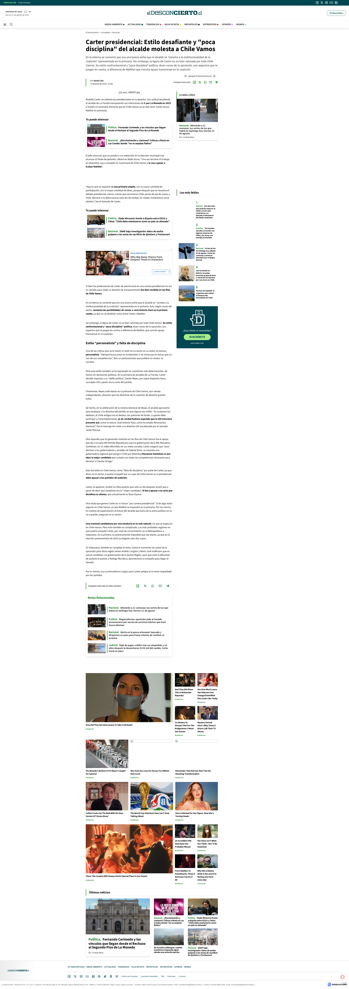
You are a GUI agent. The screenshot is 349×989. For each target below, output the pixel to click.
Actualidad (134, 24)
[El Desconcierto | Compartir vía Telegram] (216, 82)
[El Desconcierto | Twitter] (322, 3)
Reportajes (191, 24)
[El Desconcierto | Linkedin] (336, 2)
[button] (336, 13)
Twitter (75, 976)
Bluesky (117, 976)
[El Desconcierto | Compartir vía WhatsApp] (205, 82)
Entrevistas (209, 24)
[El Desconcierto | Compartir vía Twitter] (199, 82)
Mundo (240, 24)
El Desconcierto (92, 32)
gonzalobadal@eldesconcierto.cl (243, 985)
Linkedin (93, 976)
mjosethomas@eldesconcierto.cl (191, 985)
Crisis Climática (24, 2)
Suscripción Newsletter (149, 976)
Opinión (226, 24)
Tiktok (105, 976)
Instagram (81, 976)
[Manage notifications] (342, 977)
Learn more (160, 271)
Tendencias (152, 24)
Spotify (99, 976)
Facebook (69, 976)
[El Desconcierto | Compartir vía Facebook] (194, 82)
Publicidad (171, 976)
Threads (111, 976)
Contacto (182, 976)
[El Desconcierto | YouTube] (331, 3)
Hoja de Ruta (172, 24)
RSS (162, 976)
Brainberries (138, 253)
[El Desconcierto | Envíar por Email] (210, 82)
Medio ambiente (113, 24)
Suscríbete (197, 337)
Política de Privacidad (129, 976)
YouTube (87, 976)
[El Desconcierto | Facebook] (317, 2)
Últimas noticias (76, 967)
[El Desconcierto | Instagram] (326, 2)
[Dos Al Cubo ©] (337, 985)
